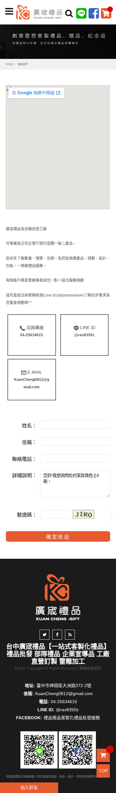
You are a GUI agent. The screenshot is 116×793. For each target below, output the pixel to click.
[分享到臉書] (57, 635)
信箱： (29, 442)
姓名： (29, 425)
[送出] (109, 27)
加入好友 (29, 787)
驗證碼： (27, 515)
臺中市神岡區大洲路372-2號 (64, 685)
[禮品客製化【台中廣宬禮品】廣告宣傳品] (58, 40)
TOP (103, 770)
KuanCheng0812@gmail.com (64, 693)
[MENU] (9, 11)
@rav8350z (67, 709)
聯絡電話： (24, 459)
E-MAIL (31, 379)
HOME (9, 64)
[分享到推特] (44, 635)
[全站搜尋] (69, 13)
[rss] (70, 635)
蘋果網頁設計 (90, 668)
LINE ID (84, 331)
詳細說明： (24, 475)
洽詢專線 (32, 331)
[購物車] (106, 13)
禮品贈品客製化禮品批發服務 (72, 717)
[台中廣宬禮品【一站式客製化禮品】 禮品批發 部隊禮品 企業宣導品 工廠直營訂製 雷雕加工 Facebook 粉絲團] (93, 13)
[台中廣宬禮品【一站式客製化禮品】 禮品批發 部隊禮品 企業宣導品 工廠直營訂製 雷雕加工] (39, 11)
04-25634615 (64, 701)
